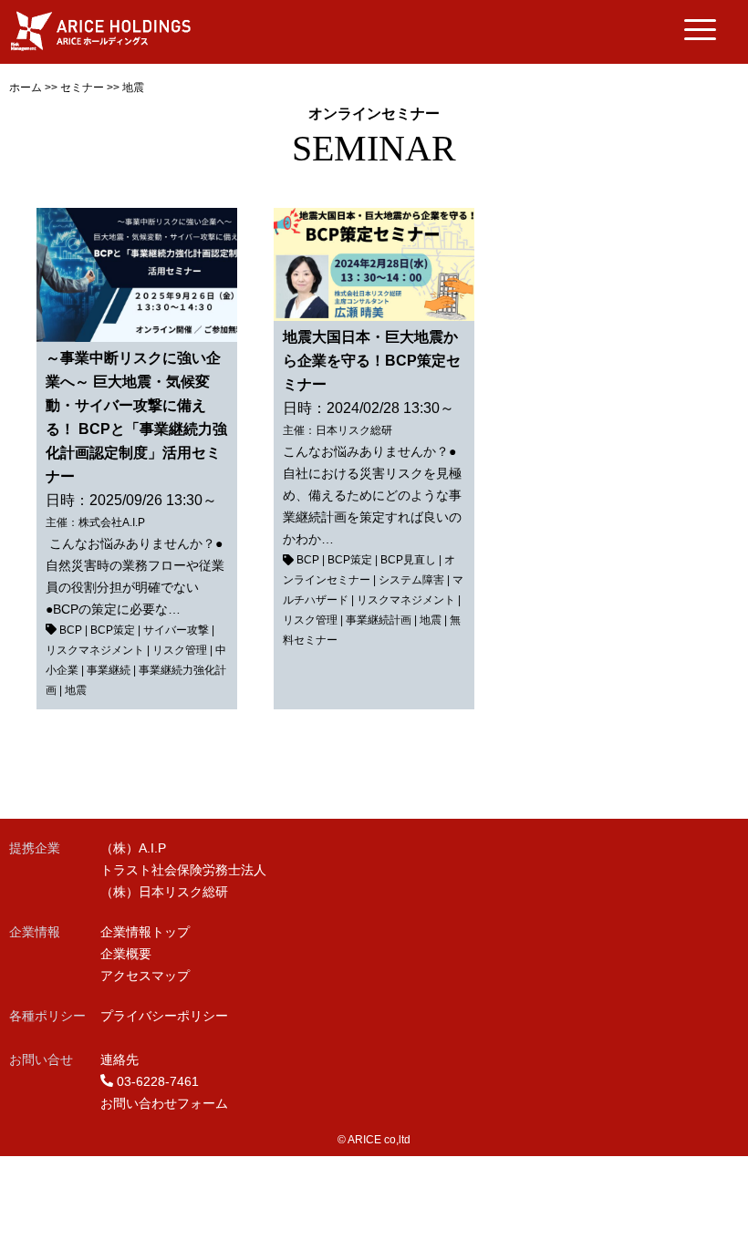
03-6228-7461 (158, 1081)
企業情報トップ (145, 932)
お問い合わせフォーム (164, 1103)
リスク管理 (179, 650)
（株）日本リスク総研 (164, 891)
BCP (70, 630)
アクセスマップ (145, 975)
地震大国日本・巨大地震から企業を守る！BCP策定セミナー (372, 360)
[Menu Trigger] (700, 30)
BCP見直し (408, 559)
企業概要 (125, 953)
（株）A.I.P (133, 848)
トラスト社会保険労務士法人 (183, 870)
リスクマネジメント (95, 650)
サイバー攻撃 (176, 630)
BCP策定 (112, 630)
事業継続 (108, 670)
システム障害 (411, 580)
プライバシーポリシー (164, 1015)
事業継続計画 (378, 620)
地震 (76, 690)
